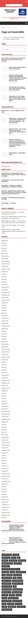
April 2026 (4, 251)
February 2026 (5, 256)
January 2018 (5, 502)
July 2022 (4, 362)
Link (15, 586)
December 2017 (6, 504)
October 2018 (5, 479)
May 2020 (4, 429)
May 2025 (4, 279)
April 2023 (4, 339)
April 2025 (4, 282)
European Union (20, 572)
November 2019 (6, 445)
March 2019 (5, 466)
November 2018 (6, 476)
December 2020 (6, 411)
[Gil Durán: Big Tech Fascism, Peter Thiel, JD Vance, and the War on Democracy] (5, 88)
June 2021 (4, 396)
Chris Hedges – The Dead (9, 203)
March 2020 (5, 435)
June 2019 (4, 458)
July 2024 (4, 305)
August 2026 (5, 240)
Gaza (3, 575)
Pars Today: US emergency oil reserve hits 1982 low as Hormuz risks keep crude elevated (13, 59)
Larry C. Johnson (6, 586)
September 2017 (6, 512)
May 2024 (4, 310)
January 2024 (5, 321)
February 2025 (5, 287)
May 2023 (4, 336)
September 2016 (6, 515)
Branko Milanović (7, 563)
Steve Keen (10, 604)
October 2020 (5, 416)
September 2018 (6, 481)
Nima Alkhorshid (17, 592)
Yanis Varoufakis (6, 609)
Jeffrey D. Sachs (6, 580)
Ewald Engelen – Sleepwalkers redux (17, 153)
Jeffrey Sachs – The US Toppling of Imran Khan (13, 111)
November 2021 (6, 383)
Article (13, 557)
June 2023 (4, 334)
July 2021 (4, 393)
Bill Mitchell (12, 560)
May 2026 (4, 248)
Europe (12, 572)
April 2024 (4, 313)
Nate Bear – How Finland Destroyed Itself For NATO (13, 198)
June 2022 (4, 365)
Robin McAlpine (17, 601)
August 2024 (5, 302)
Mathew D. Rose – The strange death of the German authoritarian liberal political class (17, 131)
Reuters (4, 598)
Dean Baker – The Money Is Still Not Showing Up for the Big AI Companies (12, 186)
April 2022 (4, 370)
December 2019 (6, 442)
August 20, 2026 (6, 195)
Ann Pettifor (5, 557)
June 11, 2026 (5, 532)
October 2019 (5, 447)
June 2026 (4, 245)
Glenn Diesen (17, 575)
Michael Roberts (17, 589)
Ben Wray (4, 560)
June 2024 (4, 308)
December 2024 (6, 292)
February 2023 (5, 344)
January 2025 (5, 289)
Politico (18, 595)
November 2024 (6, 295)
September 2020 (6, 419)
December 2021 (6, 380)
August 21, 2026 (6, 62)
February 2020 (5, 437)
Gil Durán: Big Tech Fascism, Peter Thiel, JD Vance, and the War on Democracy (17, 88)
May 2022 (4, 367)
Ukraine (4, 606)
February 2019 (5, 468)
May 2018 (4, 491)
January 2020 (5, 440)
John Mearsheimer (17, 580)
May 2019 (4, 460)
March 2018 (5, 497)
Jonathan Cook (6, 583)
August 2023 (5, 328)
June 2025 (4, 277)
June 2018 (4, 489)
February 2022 (5, 375)
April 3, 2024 (12, 156)
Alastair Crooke (6, 554)
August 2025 (5, 271)
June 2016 (4, 517)
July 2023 (4, 331)
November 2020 (6, 414)
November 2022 (6, 352)
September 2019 (6, 450)
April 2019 (4, 463)
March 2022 (5, 372)
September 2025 (6, 269)
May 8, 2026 (5, 545)
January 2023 (5, 346)
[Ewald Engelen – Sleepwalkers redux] (5, 154)
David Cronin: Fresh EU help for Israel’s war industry (17, 68)
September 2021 (6, 388)
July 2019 (4, 455)
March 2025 (5, 284)
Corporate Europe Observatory (10, 569)
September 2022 (6, 357)
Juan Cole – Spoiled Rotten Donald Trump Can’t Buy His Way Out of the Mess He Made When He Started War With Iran (14, 192)
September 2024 (6, 300)
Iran (14, 578)
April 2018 (4, 494)
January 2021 (5, 409)
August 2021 (5, 390)
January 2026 (5, 258)
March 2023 (5, 341)
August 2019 (5, 453)
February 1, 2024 (6, 113)
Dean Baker (5, 572)
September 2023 (6, 326)
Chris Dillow (17, 563)
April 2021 (4, 401)
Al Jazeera (16, 554)
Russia (4, 604)
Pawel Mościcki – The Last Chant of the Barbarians (13, 180)
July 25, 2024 (12, 134)
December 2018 (6, 473)
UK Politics (19, 604)
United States (21, 606)
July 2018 (4, 486)
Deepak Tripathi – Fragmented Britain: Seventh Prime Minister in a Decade (14, 231)
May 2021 (4, 398)
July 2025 (4, 274)
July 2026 (4, 243)
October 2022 (5, 354)
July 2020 (4, 424)
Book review (22, 560)
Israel (19, 578)
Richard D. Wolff (13, 598)
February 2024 (5, 318)
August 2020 (5, 422)
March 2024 (5, 315)
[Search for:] (14, 5)
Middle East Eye (6, 592)
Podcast (12, 595)
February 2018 (5, 499)
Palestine (4, 595)
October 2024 (5, 297)
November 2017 (6, 507)
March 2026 (5, 253)
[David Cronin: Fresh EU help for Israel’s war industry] (5, 69)
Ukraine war (12, 606)
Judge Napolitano (17, 583)
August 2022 (5, 359)
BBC (19, 557)
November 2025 (6, 264)
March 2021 (5, 403)
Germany (9, 575)
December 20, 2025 (14, 124)
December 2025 (6, 261)
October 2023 (5, 323)
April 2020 (4, 432)
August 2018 (5, 484)
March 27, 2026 (13, 148)
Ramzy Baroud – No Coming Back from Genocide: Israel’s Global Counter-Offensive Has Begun (17, 98)
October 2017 (5, 510)
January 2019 (5, 471)
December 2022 (6, 349)
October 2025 (5, 266)
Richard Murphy (6, 601)
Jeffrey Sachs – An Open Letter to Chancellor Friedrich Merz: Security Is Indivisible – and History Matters (17, 120)
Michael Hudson (6, 589)
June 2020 (4, 427)
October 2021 (5, 385)
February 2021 (5, 406)
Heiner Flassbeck (6, 578)
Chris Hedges (5, 566)
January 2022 (5, 377)
